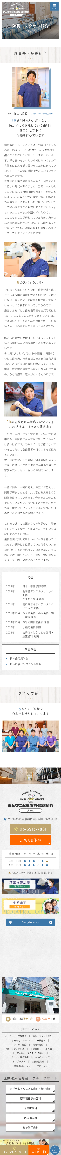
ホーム (8, 1036)
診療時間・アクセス (21, 1040)
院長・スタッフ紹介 (42, 1036)
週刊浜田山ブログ (22, 1066)
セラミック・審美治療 (17, 1057)
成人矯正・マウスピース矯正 (30, 1053)
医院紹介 (22, 1036)
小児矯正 (49, 1049)
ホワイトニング (42, 1057)
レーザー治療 (20, 1045)
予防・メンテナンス (14, 1049)
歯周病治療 (38, 1045)
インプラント (19, 1062)
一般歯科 (41, 1040)
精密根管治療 (38, 1062)
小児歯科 (35, 1049)
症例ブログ (42, 1066)
